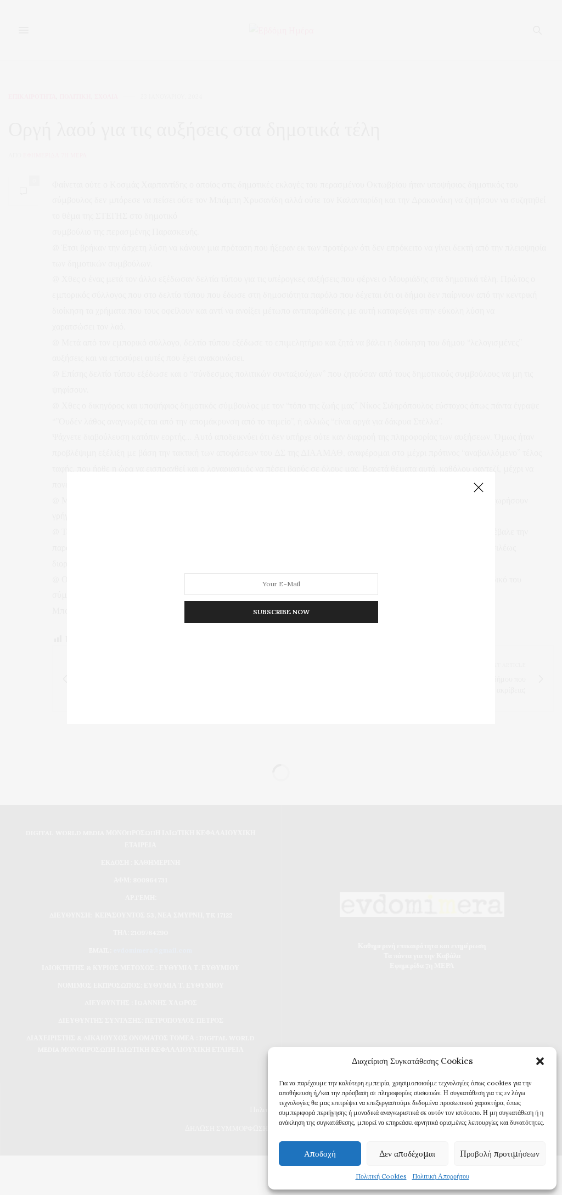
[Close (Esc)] (479, 488)
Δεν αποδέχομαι (407, 1153)
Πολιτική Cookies (381, 1176)
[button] (540, 1061)
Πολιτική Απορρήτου (440, 1176)
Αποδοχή (320, 1153)
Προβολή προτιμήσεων (499, 1153)
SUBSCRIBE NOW (281, 611)
